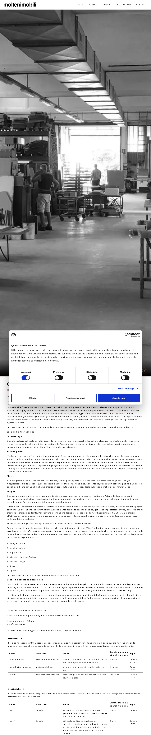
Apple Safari (16, 552)
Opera (13, 570)
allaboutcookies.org (124, 427)
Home (81, 4)
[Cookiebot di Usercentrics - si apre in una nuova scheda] (127, 335)
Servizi (107, 4)
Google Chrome (18, 543)
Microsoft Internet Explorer (23, 557)
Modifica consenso (16, 624)
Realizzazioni (123, 4)
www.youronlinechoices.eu (65, 575)
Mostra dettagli (126, 388)
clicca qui (128, 590)
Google (39, 710)
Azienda (93, 4)
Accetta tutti (118, 398)
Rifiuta (32, 398)
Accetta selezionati (75, 398)
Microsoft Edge (17, 561)
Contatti (141, 4)
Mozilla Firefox (17, 548)
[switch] (59, 377)
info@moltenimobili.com (118, 587)
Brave (13, 566)
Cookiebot (77, 630)
